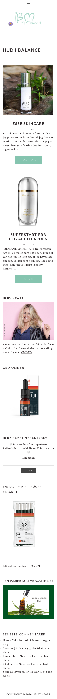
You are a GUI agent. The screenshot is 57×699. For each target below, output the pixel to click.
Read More (28, 159)
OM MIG (26, 352)
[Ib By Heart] (28, 26)
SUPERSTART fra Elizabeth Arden (28, 236)
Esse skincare (28, 123)
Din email (28, 457)
